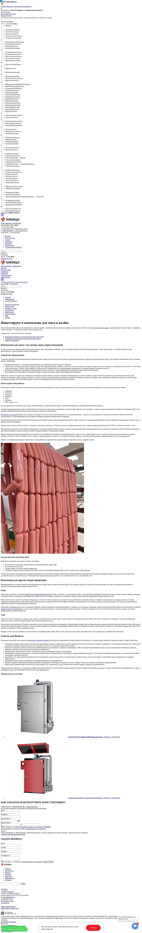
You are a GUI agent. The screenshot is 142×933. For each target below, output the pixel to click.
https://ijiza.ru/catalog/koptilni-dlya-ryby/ (39, 594)
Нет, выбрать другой (8, 14)
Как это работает (47, 929)
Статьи (7, 240)
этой (18, 377)
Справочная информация (13, 834)
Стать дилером (6, 275)
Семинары (8, 242)
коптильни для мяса (101, 328)
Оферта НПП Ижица (8, 906)
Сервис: (10, 213)
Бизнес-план (9, 306)
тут (119, 574)
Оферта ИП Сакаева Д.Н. (10, 908)
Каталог (8, 236)
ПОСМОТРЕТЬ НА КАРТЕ (35, 829)
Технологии (9, 310)
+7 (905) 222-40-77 (7, 231)
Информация (9, 878)
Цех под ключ (10, 238)
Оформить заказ (6, 258)
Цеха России (9, 245)
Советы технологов (12, 304)
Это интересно (10, 314)
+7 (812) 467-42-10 (20, 231)
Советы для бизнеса (12, 340)
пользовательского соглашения (32, 827)
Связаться (12, 922)
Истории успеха (10, 308)
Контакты (8, 243)
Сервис (7, 318)
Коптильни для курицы (9, 414)
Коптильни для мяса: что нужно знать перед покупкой (24, 337)
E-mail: (9, 2)
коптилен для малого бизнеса (38, 640)
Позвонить (5, 922)
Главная (8, 869)
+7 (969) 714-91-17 (13, 893)
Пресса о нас (9, 312)
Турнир (13, 247)
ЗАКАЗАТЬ (115, 737)
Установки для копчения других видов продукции (23, 339)
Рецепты (8, 874)
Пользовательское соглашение (7, 902)
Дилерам (8, 880)
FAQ (6, 316)
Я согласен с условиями (23, 827)
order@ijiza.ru (10, 897)
